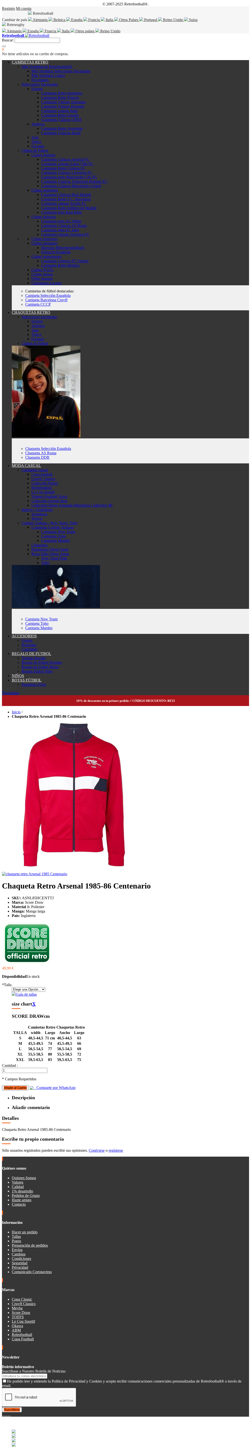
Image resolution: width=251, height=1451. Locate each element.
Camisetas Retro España (60, 115)
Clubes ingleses (43, 155)
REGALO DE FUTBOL (31, 654)
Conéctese (97, 1150)
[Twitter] (5, 1414)
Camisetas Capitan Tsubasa (52, 527)
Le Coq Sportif (43, 492)
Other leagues (42, 278)
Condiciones (21, 1258)
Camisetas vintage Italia (59, 111)
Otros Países (128, 20)
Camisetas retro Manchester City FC (69, 177)
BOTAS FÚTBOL (26, 680)
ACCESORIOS (24, 636)
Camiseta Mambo (38, 628)
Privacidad (20, 1267)
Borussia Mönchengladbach (62, 248)
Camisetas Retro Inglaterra (61, 93)
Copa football (41, 474)
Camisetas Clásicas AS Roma (64, 225)
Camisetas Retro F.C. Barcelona (66, 199)
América (38, 124)
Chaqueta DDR (37, 457)
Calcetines (30, 649)
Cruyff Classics (43, 479)
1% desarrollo (22, 1191)
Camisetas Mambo (55, 540)
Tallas (16, 1236)
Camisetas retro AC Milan (61, 221)
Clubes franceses (44, 239)
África (36, 142)
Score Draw (21, 1312)
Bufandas (29, 645)
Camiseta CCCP (38, 304)
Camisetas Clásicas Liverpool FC (67, 172)
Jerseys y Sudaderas (37, 510)
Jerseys (36, 518)
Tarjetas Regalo (34, 658)
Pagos (16, 1241)
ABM (16, 1330)
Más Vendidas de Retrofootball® (47, 67)
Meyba (17, 1308)
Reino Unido (173, 20)
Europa (37, 89)
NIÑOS (18, 676)
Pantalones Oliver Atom (49, 549)
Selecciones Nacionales (40, 84)
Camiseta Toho (37, 623)
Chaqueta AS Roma (40, 453)
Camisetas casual (35, 470)
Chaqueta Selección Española (48, 448)
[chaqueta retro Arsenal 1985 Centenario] (34, 874)
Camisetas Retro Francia (60, 97)
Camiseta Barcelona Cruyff (46, 300)
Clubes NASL (42, 270)
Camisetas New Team (58, 532)
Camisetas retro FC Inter (60, 230)
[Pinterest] (10, 1414)
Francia (94, 20)
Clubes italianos (43, 217)
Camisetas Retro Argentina (62, 128)
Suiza (193, 20)
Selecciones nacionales (39, 317)
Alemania (40, 20)
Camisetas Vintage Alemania (63, 102)
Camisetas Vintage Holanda (62, 106)
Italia (109, 20)
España (76, 20)
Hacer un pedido (25, 1232)
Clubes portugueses (46, 256)
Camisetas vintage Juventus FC (65, 234)
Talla (7, 985)
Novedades (40, 80)
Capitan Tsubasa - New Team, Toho (49, 523)
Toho (45, 563)
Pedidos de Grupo (26, 1195)
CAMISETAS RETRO (30, 62)
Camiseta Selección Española (48, 295)
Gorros (27, 640)
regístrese (116, 1150)
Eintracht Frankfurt (56, 252)
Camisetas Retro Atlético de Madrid (68, 208)
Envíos (17, 1250)
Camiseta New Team (41, 619)
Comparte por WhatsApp (54, 1087)
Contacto (19, 1204)
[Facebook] (3, 1414)
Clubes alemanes (44, 243)
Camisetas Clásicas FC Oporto (64, 261)
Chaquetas (39, 545)
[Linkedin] (9, 1414)
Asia (34, 137)
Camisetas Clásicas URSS (61, 120)
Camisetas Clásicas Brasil (61, 133)
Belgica (59, 20)
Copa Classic (22, 1299)
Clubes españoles (44, 190)
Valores (17, 1182)
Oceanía (37, 146)
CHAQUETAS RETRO (31, 312)
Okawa (17, 1326)
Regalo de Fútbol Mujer (40, 667)
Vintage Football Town (49, 496)
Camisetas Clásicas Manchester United (71, 186)
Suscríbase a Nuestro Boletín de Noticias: (34, 1371)
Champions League (46, 283)
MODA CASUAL (26, 465)
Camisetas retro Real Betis (61, 212)
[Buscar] (4, 46)
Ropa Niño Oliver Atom (50, 554)
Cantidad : (10, 1065)
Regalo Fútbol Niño (37, 671)
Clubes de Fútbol (35, 150)
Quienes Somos (24, 1178)
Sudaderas (39, 514)
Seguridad (19, 1263)
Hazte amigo (21, 1200)
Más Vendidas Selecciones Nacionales (60, 71)
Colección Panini (44, 483)
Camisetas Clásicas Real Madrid (66, 195)
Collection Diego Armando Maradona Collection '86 (72, 505)
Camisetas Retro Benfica (60, 265)
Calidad (18, 1187)
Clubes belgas (42, 274)
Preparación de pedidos (30, 1245)
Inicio (16, 712)
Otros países (85, 31)
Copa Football (23, 1339)
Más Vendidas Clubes (48, 75)
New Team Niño (54, 558)
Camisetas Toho (53, 536)
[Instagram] (7, 1414)
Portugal (150, 20)
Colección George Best (49, 501)
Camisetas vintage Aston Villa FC (67, 164)
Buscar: (8, 40)
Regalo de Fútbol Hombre (42, 662)
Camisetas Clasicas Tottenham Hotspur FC (74, 181)
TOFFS (18, 1317)
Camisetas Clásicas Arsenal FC (65, 159)
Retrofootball (41, 487)
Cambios (18, 1254)
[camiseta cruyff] (56, 606)
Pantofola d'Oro (34, 684)
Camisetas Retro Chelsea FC (63, 168)
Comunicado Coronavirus (32, 1272)
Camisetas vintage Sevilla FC (64, 203)
